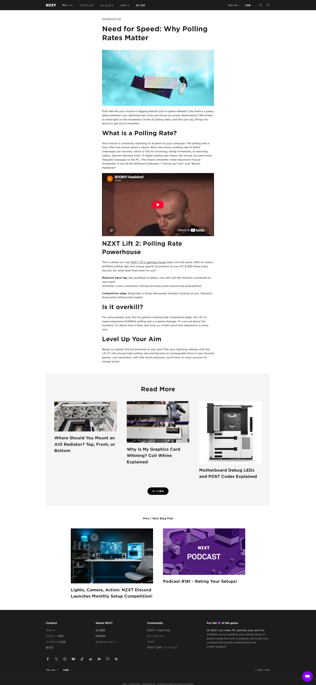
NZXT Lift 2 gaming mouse (148, 262)
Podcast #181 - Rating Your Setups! (200, 581)
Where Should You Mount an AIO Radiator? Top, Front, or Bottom (84, 444)
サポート (125, 5)
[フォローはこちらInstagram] (64, 659)
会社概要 (100, 630)
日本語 (247, 5)
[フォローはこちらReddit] (90, 659)
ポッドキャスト (155, 635)
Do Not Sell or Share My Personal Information (175, 684)
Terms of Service (148, 684)
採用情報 (100, 635)
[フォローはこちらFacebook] (47, 659)
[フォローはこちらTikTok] (82, 659)
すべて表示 (158, 491)
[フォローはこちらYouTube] (73, 659)
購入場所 (140, 5)
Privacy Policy (134, 684)
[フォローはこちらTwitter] (56, 659)
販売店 (49, 647)
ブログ (151, 641)
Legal (124, 684)
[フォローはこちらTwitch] (107, 659)
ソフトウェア (86, 5)
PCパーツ (68, 5)
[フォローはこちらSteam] (116, 659)
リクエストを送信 (56, 641)
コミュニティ (107, 5)
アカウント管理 (54, 635)
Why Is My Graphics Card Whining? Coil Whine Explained (153, 455)
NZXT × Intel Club (158, 630)
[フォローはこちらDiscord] (99, 659)
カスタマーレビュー (106, 641)
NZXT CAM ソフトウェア (162, 647)
